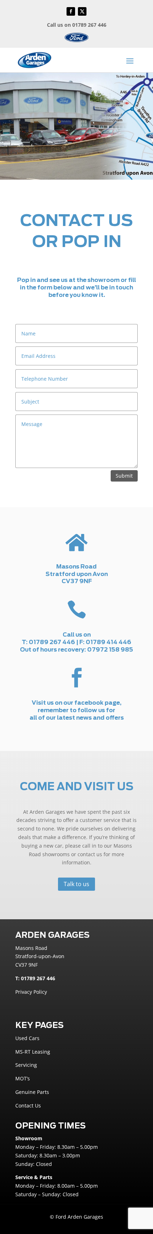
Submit (124, 475)
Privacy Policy (31, 991)
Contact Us (28, 1105)
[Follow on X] (82, 11)
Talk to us (76, 884)
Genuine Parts (32, 1092)
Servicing (26, 1064)
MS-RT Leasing (32, 1051)
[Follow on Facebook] (71, 11)
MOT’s (22, 1078)
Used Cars (27, 1038)
